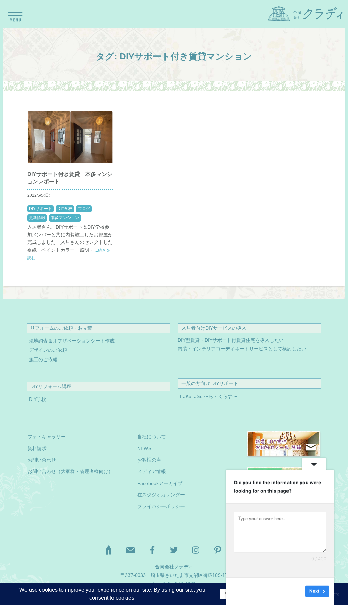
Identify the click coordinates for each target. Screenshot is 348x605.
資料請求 (37, 448)
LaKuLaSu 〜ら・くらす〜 (208, 396)
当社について (151, 437)
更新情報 (37, 217)
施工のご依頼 (43, 359)
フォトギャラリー (47, 437)
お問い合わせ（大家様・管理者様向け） (70, 471)
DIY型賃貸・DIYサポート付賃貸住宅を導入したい (231, 340)
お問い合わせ (42, 460)
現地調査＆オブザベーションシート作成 (72, 341)
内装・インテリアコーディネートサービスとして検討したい (242, 348)
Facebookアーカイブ (159, 483)
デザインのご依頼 (48, 350)
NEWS (144, 448)
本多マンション (65, 217)
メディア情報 (151, 471)
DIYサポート (40, 208)
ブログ (84, 208)
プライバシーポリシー (161, 506)
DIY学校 (64, 208)
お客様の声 (149, 460)
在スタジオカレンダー (161, 494)
